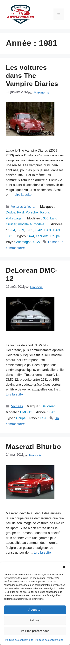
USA (36, 242)
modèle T (40, 224)
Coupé (55, 236)
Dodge (10, 212)
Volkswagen (14, 218)
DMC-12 (26, 412)
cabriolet (42, 236)
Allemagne (23, 242)
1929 (20, 230)
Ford (20, 212)
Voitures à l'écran (23, 206)
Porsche (32, 212)
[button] (64, 567)
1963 (47, 230)
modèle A (25, 224)
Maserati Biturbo (33, 446)
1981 (9, 236)
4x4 (31, 236)
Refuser (35, 620)
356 (45, 218)
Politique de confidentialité (19, 640)
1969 (56, 230)
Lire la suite (23, 194)
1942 (38, 230)
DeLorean (48, 406)
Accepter (35, 609)
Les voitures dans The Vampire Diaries (32, 75)
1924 (11, 230)
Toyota (44, 212)
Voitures (17, 406)
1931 (29, 230)
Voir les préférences (35, 631)
